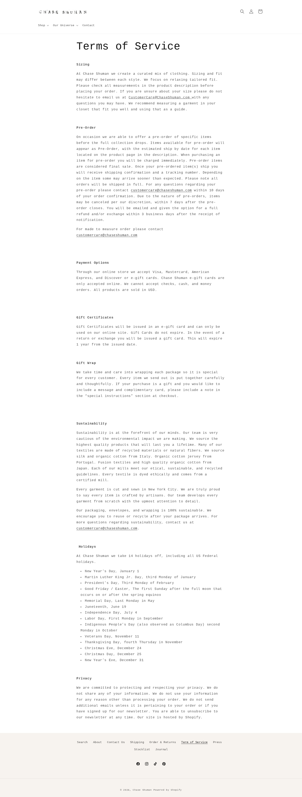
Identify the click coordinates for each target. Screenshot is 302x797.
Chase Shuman (142, 790)
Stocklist (142, 749)
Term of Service (194, 742)
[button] (43, 25)
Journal (161, 749)
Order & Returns (162, 742)
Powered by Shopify (167, 790)
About (97, 742)
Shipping (137, 742)
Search (82, 742)
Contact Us (116, 742)
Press (217, 742)
